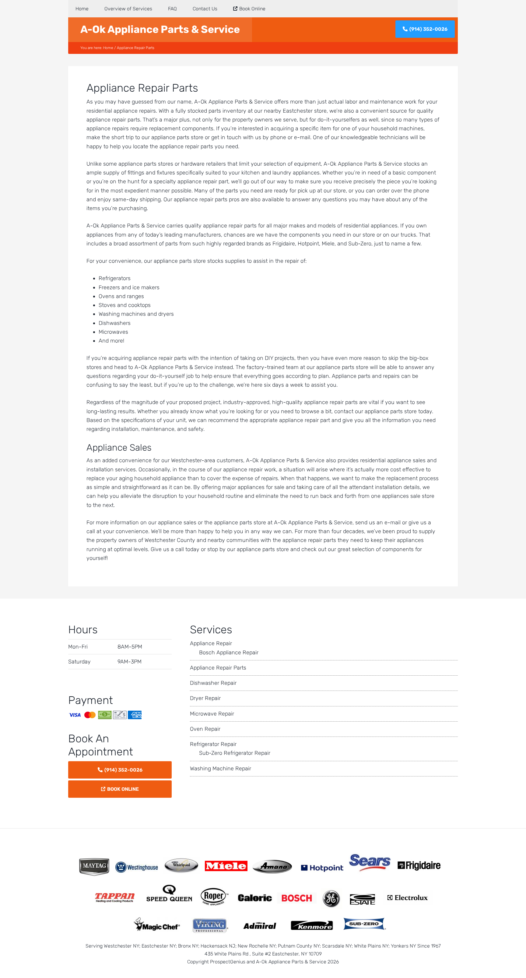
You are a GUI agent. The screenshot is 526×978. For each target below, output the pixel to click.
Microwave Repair (212, 713)
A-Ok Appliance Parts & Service (160, 29)
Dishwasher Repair (213, 683)
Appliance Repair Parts (218, 667)
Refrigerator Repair (213, 744)
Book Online (123, 789)
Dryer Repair (205, 698)
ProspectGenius (227, 962)
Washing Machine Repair (220, 768)
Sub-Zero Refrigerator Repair (234, 753)
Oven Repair (205, 729)
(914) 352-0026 (428, 29)
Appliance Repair (211, 643)
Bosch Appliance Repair (228, 652)
